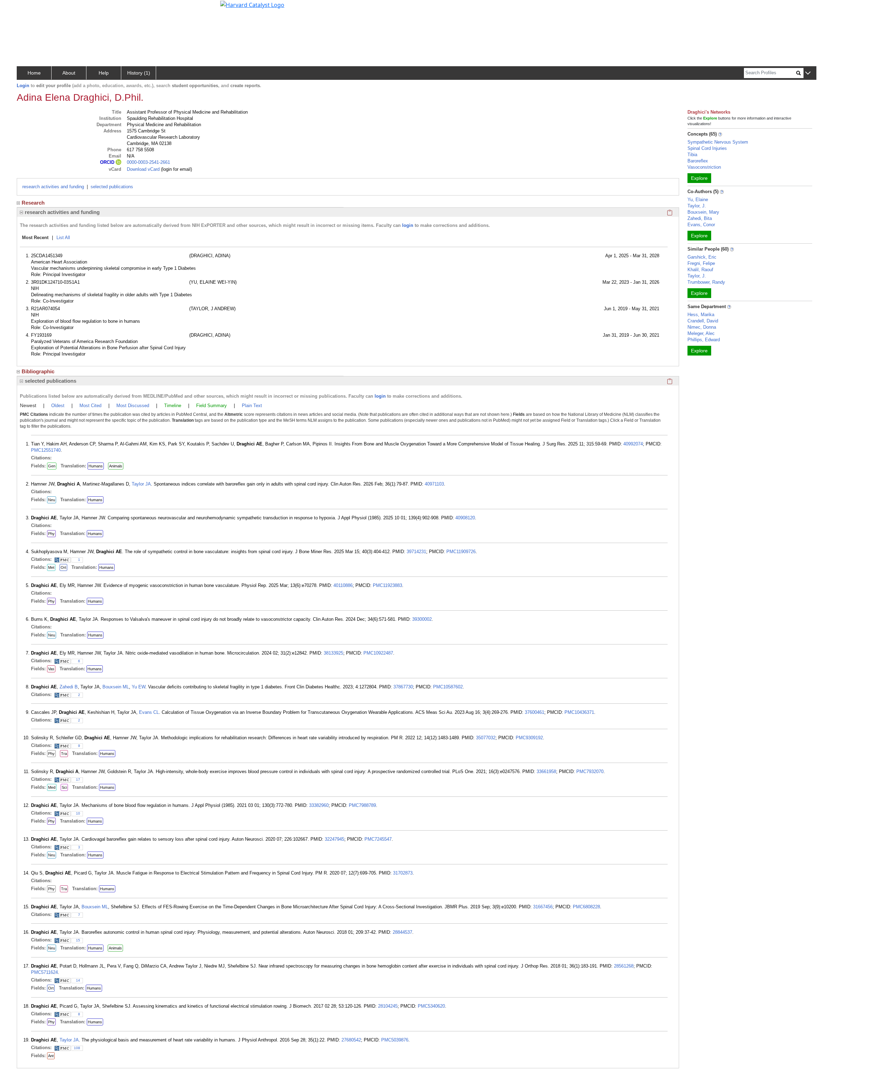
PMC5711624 (44, 972)
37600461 (534, 712)
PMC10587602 (448, 686)
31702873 (403, 873)
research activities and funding (53, 186)
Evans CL (149, 712)
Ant (51, 1056)
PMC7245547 (378, 839)
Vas (51, 669)
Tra (64, 753)
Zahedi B (69, 686)
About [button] (68, 73)
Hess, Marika (700, 314)
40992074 (633, 443)
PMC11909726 (461, 551)
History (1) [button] (138, 73)
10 (78, 813)
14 (78, 980)
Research (33, 203)
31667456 (543, 906)
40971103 (434, 484)
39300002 (422, 619)
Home (34, 73)
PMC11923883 (387, 585)
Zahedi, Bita (699, 218)
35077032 (485, 737)
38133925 (333, 653)
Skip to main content (29, 8)
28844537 (402, 932)
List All (63, 237)
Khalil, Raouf (700, 269)
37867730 (403, 686)
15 (78, 940)
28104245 (388, 1006)
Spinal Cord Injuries (707, 148)
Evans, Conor (701, 224)
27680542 (351, 1040)
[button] (807, 73)
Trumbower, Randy (706, 282)
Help (104, 73)
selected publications (112, 186)
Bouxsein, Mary (703, 212)
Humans (96, 466)
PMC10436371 (579, 712)
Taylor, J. (696, 205)
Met (51, 567)
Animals (115, 466)
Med (51, 787)
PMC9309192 (529, 737)
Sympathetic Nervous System (717, 142)
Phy (51, 534)
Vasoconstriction (704, 167)
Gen (51, 466)
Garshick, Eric (701, 257)
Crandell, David (702, 320)
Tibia (692, 154)
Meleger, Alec (701, 333)
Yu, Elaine (697, 199)
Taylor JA (141, 484)
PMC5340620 (431, 1006)
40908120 (465, 517)
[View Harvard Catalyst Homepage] (252, 4)
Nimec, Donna (701, 327)
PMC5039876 (394, 1040)
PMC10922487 (378, 653)
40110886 (343, 585)
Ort (63, 567)
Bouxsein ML (115, 686)
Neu (51, 500)
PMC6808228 (586, 906)
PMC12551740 (46, 450)
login (407, 225)
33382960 (319, 805)
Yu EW (138, 686)
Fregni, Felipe (701, 263)
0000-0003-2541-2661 (148, 162)
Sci (64, 787)
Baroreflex (697, 160)
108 (77, 1048)
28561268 (623, 966)
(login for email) (176, 169)
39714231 (416, 551)
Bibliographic (38, 371)
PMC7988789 (362, 805)
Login (23, 85)
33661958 (546, 771)
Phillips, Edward (703, 339)
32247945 (334, 839)
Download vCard (143, 169)
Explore (699, 178)
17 (78, 779)
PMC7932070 (589, 771)
